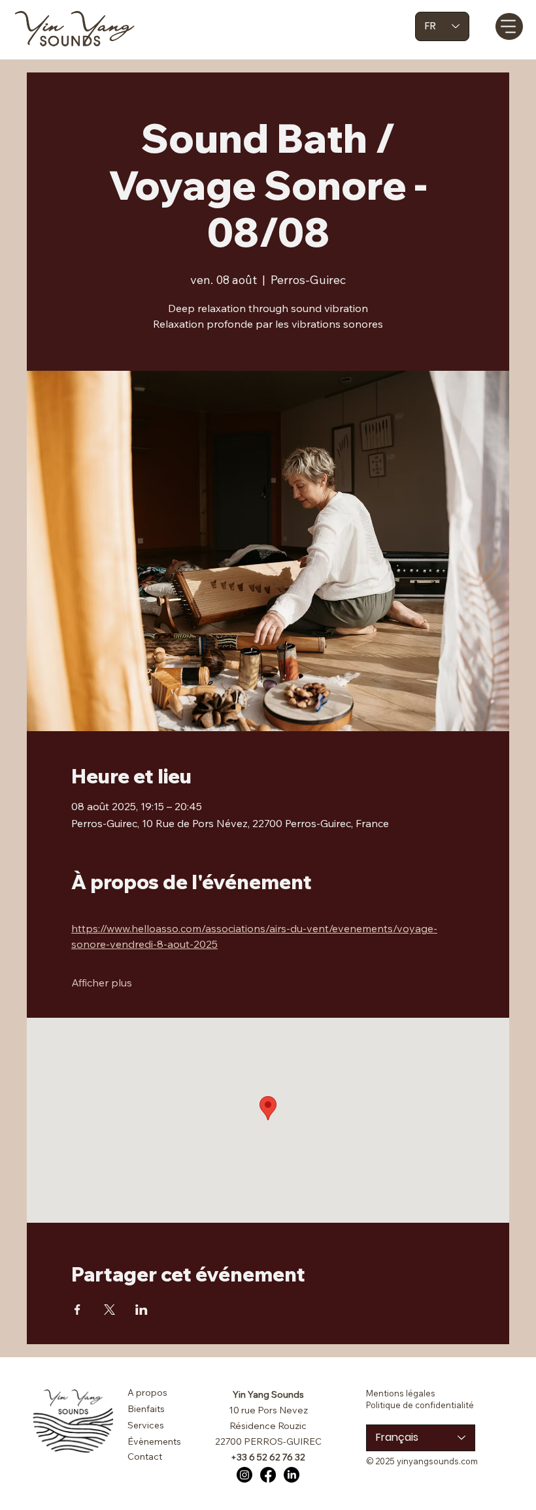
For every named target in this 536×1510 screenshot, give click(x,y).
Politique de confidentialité (420, 1405)
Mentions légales (400, 1393)
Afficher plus (101, 982)
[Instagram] (244, 1475)
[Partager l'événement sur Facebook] (77, 1309)
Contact (144, 1456)
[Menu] (509, 26)
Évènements (154, 1441)
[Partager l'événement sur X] (109, 1309)
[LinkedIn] (291, 1475)
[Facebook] (268, 1475)
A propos (147, 1392)
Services (145, 1425)
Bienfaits (146, 1409)
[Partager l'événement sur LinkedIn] (141, 1309)
